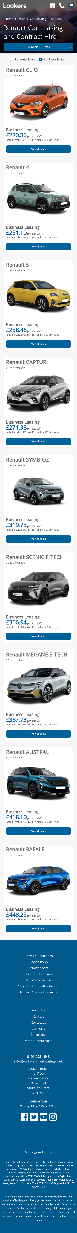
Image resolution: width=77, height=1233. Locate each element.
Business (54, 59)
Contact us (38, 1022)
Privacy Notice (39, 968)
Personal (25, 59)
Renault (56, 19)
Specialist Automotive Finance (38, 986)
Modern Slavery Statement (38, 992)
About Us (38, 1010)
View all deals (38, 149)
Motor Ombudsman (38, 1041)
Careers (38, 1016)
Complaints (39, 1035)
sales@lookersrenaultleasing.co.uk (38, 1061)
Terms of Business (39, 974)
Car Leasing (38, 19)
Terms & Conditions (39, 956)
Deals (21, 19)
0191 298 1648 (38, 1056)
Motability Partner (39, 980)
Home (9, 18)
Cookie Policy (39, 962)
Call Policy (38, 1029)
